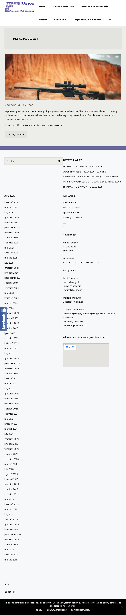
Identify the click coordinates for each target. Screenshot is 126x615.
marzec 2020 (10, 463)
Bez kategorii (69, 202)
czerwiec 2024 (11, 287)
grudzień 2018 (11, 524)
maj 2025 (9, 247)
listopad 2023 (11, 318)
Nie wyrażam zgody (57, 610)
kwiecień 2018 (11, 554)
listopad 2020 (11, 443)
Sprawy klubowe (71, 212)
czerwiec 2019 (11, 494)
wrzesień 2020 (11, 448)
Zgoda (39, 610)
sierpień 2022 (11, 373)
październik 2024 (12, 277)
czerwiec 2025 (11, 242)
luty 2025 (9, 262)
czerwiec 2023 (11, 338)
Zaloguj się (10, 591)
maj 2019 (9, 499)
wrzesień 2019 (11, 484)
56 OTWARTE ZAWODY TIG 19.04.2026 (82, 166)
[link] (110, 19)
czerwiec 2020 (11, 459)
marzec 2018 (10, 559)
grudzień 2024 (11, 267)
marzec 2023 (10, 348)
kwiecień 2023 (11, 343)
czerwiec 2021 (11, 413)
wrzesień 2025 (11, 232)
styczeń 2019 (11, 519)
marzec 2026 (10, 207)
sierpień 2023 (11, 328)
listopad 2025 (11, 222)
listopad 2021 (11, 398)
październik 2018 (12, 534)
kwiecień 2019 (11, 504)
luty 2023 (9, 353)
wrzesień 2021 (11, 403)
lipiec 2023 (9, 333)
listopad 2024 (11, 272)
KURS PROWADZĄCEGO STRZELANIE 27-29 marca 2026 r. (92, 181)
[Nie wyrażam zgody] (122, 607)
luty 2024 (9, 308)
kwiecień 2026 (11, 202)
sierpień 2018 (11, 544)
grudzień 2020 (11, 438)
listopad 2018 (11, 529)
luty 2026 (9, 212)
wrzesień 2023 (11, 323)
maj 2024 (9, 292)
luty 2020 (9, 469)
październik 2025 (12, 227)
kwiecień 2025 (11, 252)
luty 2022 (9, 388)
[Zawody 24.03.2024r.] (63, 88)
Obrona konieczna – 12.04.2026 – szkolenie (84, 171)
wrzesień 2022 (11, 368)
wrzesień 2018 (11, 539)
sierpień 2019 (11, 489)
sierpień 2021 (11, 408)
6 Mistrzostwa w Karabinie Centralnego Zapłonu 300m (90, 176)
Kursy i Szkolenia (71, 207)
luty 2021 (9, 433)
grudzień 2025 (11, 217)
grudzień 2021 (11, 393)
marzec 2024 (10, 303)
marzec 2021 (10, 428)
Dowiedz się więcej (80, 610)
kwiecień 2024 (11, 297)
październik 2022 (12, 363)
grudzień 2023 (11, 312)
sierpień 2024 (11, 282)
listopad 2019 (11, 479)
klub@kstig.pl (69, 234)
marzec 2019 (10, 509)
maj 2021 (9, 418)
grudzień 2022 (11, 358)
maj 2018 (9, 549)
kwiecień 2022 (11, 378)
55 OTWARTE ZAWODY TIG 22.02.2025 (82, 186)
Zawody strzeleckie (51, 125)
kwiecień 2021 (11, 423)
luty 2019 (9, 514)
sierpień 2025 (11, 237)
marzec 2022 (10, 383)
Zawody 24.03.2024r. (19, 105)
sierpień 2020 (11, 453)
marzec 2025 (10, 257)
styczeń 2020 (11, 474)
